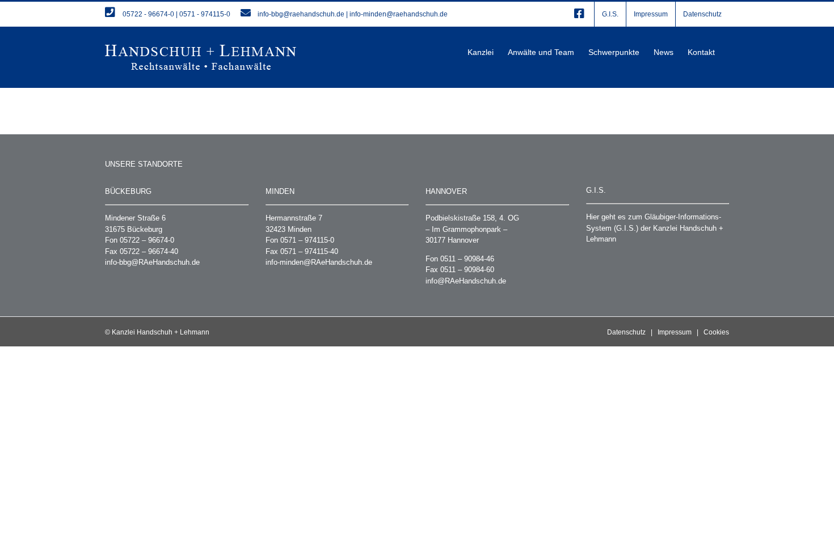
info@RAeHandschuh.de (466, 281)
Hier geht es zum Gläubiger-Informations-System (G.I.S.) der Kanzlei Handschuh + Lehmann (654, 228)
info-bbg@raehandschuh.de (301, 14)
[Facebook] (579, 14)
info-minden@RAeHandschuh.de (319, 262)
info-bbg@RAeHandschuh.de (152, 262)
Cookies (716, 332)
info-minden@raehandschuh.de (398, 14)
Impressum (675, 332)
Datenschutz (626, 332)
